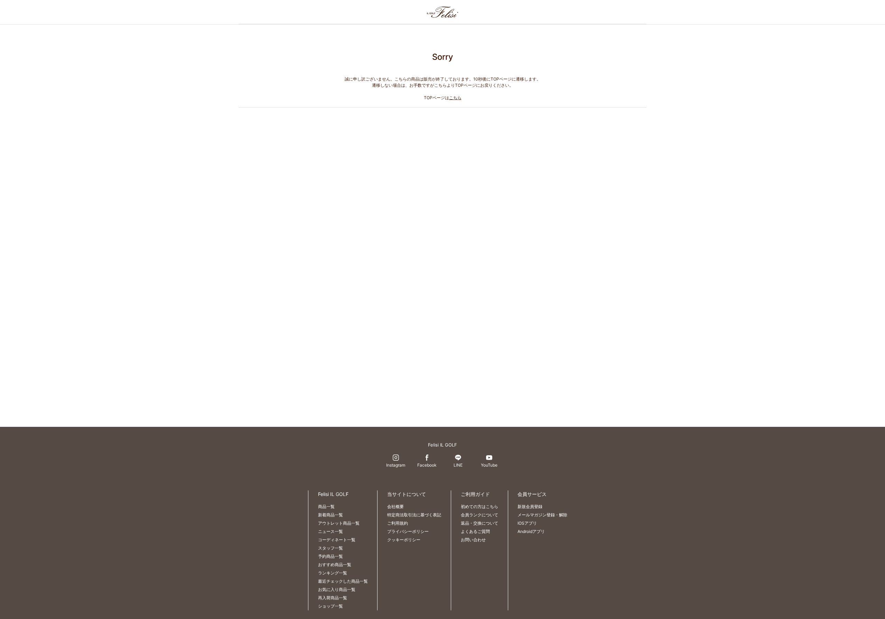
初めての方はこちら (479, 506)
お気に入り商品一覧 (336, 589)
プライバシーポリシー (408, 531)
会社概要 (395, 506)
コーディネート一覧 (336, 539)
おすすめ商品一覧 (334, 564)
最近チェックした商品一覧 (343, 581)
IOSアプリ (527, 523)
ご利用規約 (397, 523)
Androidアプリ (531, 531)
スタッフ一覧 (330, 548)
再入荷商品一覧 (332, 597)
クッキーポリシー (403, 539)
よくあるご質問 (475, 531)
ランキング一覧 (332, 572)
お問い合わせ (473, 539)
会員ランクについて (479, 514)
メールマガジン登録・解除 (542, 514)
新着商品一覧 (330, 514)
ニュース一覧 (330, 531)
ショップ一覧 (330, 606)
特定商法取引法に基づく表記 (414, 514)
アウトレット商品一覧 (339, 523)
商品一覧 (326, 506)
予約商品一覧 (330, 556)
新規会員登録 (530, 506)
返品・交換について (479, 523)
